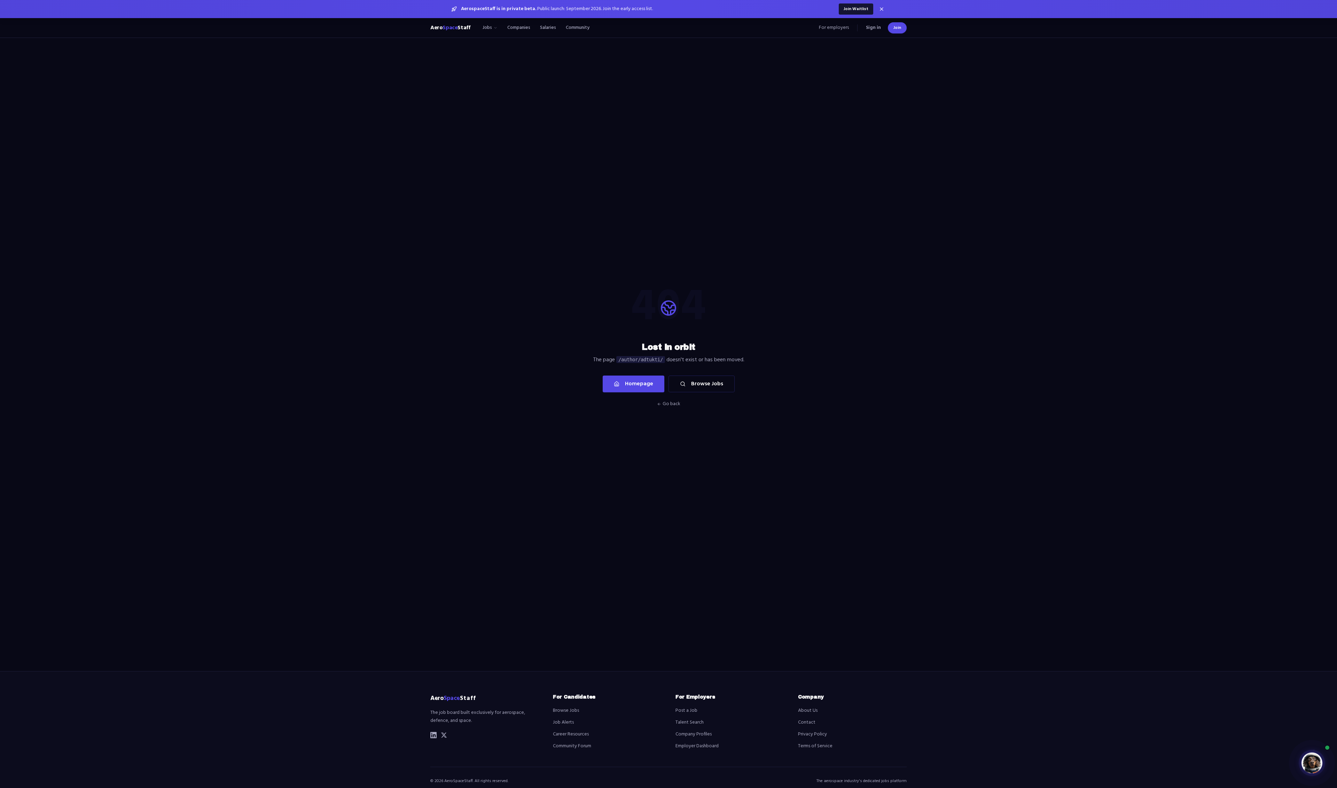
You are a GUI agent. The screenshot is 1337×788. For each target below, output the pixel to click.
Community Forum (572, 746)
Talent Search (689, 722)
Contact (806, 722)
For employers (834, 28)
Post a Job (686, 711)
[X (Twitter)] (444, 735)
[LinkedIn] (433, 735)
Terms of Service (815, 746)
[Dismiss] (881, 9)
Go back (671, 404)
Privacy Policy (812, 734)
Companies (518, 28)
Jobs (487, 28)
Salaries (548, 28)
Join (897, 27)
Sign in (873, 28)
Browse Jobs (707, 383)
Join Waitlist (856, 9)
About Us (808, 711)
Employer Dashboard (697, 746)
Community (577, 28)
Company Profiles (693, 734)
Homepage (639, 383)
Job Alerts (563, 722)
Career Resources (571, 734)
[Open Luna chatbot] (1312, 763)
